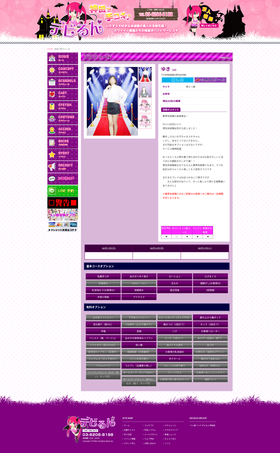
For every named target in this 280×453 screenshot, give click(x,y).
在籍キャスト (129, 430)
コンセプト (149, 425)
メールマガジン (151, 434)
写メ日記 (128, 434)
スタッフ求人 (129, 443)
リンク (167, 443)
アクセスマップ (171, 430)
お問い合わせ (150, 443)
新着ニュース (170, 434)
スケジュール (170, 425)
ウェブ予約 (149, 439)
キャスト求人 (170, 439)
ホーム (127, 425)
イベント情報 (129, 439)
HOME (50, 49)
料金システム (150, 430)
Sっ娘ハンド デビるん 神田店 (203, 425)
